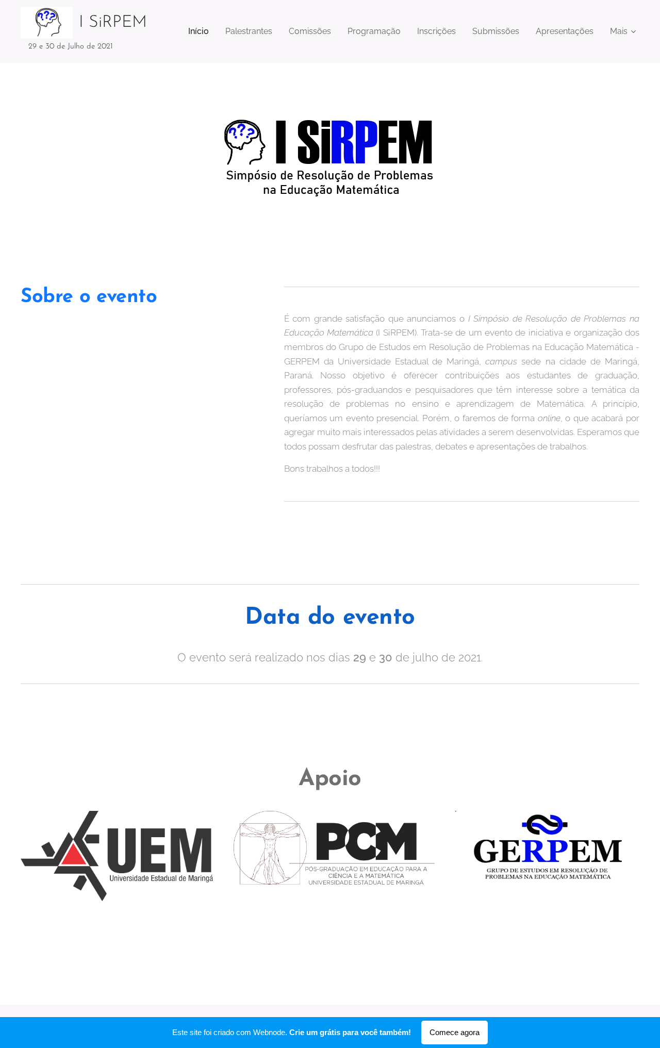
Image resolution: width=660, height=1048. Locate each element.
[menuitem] (201, 31)
